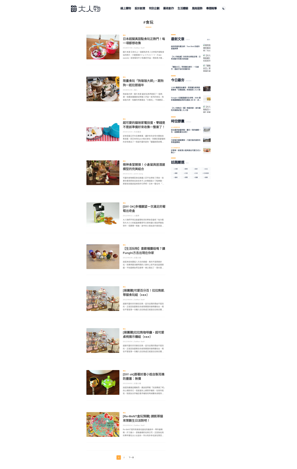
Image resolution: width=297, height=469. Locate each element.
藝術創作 (168, 8)
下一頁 (131, 457)
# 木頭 (176, 169)
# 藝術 (176, 177)
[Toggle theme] (223, 8)
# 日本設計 (206, 173)
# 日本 (196, 173)
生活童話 (137, 132)
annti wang (138, 174)
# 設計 (196, 169)
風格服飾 (197, 8)
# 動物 (186, 169)
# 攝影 (176, 173)
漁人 (136, 90)
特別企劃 (154, 8)
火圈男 (136, 216)
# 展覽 (186, 177)
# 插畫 (196, 177)
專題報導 (211, 8)
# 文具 (186, 173)
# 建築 (206, 177)
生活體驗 (183, 8)
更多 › (209, 40)
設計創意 (140, 8)
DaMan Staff (139, 48)
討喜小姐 (137, 258)
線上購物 (125, 8)
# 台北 (206, 169)
